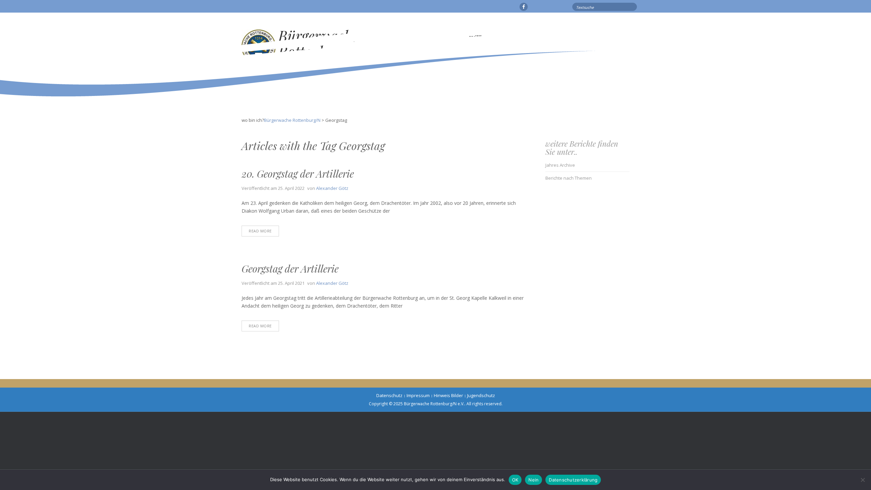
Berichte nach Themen (568, 178)
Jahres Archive (560, 165)
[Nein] (862, 479)
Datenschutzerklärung (573, 480)
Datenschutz (389, 395)
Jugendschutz (481, 395)
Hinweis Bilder (448, 395)
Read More (260, 230)
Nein (533, 480)
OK (515, 480)
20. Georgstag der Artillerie (298, 173)
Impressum (418, 395)
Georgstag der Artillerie (290, 268)
